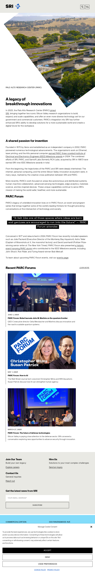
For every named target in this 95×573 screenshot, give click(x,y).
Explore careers (12, 467)
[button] (91, 527)
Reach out (10, 481)
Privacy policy (53, 570)
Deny (47, 557)
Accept (47, 550)
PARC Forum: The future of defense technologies (29, 433)
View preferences (47, 564)
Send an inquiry (55, 467)
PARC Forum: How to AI (18, 375)
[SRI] (13, 6)
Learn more (84, 268)
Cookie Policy (40, 570)
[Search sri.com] (82, 7)
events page (63, 257)
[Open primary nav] (87, 7)
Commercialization (16, 522)
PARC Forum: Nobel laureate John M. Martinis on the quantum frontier (38, 318)
